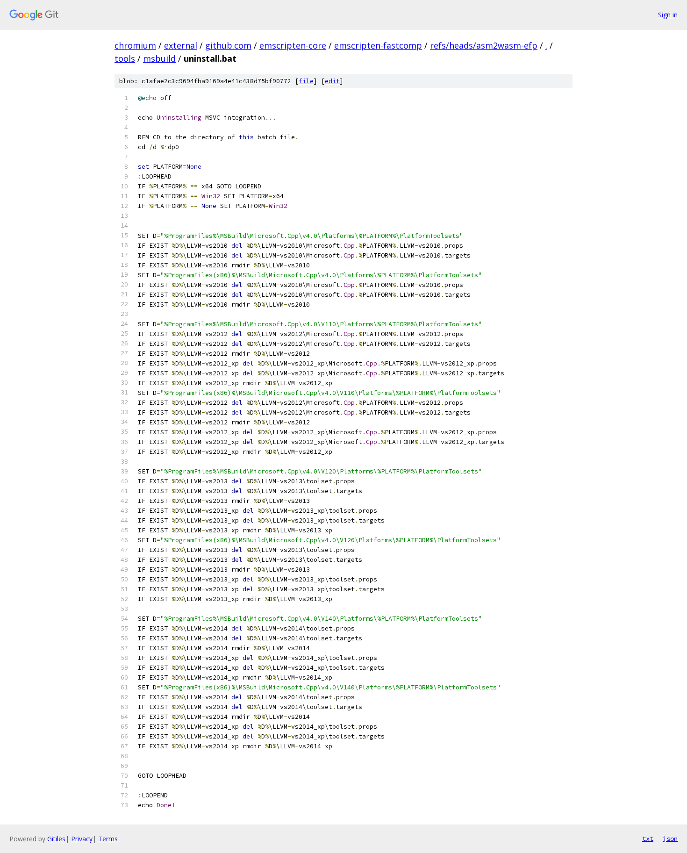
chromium (135, 45)
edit (332, 81)
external (180, 45)
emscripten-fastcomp (378, 45)
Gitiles (56, 838)
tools (124, 58)
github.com (228, 45)
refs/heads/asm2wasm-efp (483, 45)
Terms (108, 838)
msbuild (159, 58)
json (670, 838)
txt (647, 838)
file (306, 81)
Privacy (82, 838)
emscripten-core (292, 45)
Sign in (668, 14)
